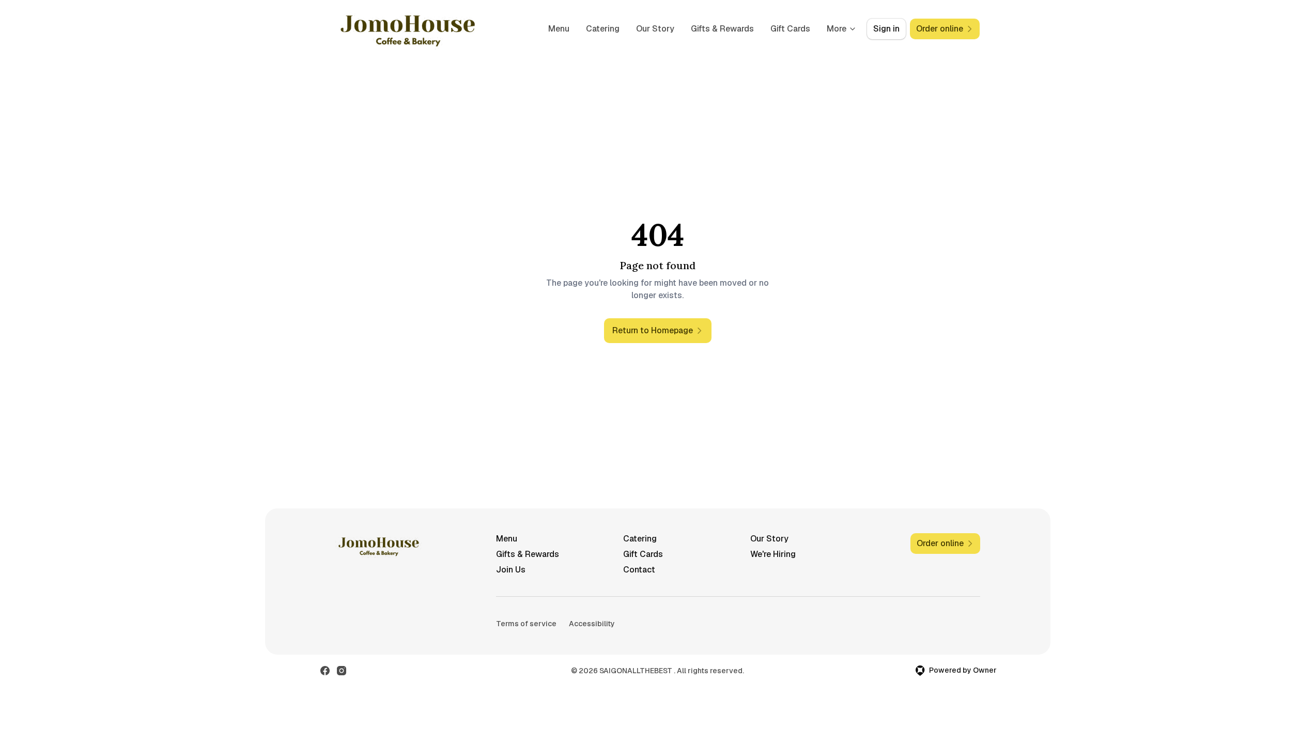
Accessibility (592, 623)
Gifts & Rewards (722, 28)
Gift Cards (790, 28)
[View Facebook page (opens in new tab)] (325, 670)
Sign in (886, 28)
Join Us (510, 569)
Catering (603, 28)
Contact (639, 569)
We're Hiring (773, 554)
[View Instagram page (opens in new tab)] (341, 670)
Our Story (655, 28)
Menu (558, 28)
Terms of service (526, 623)
